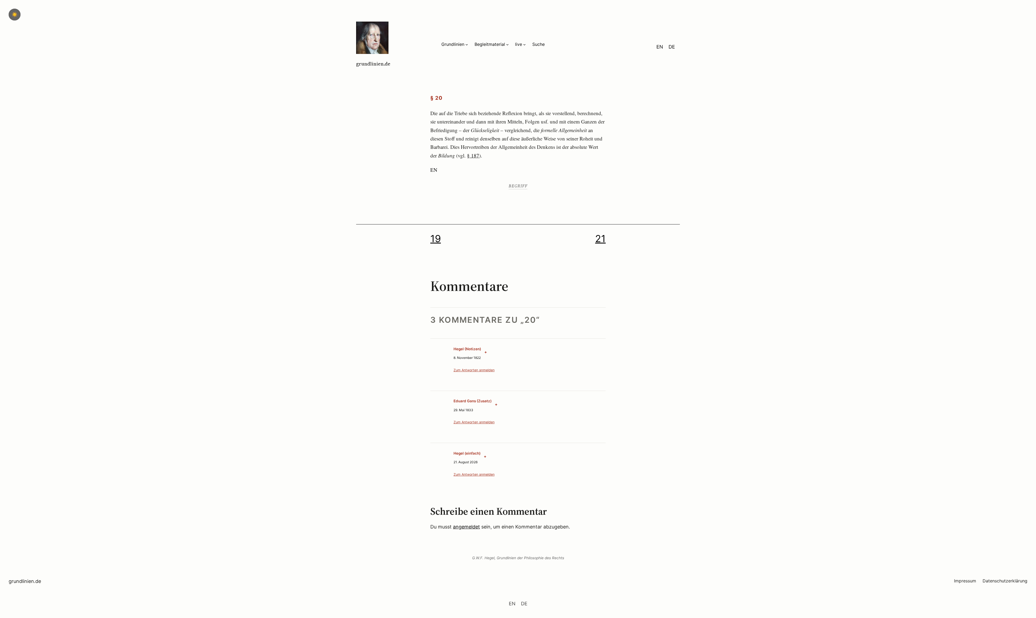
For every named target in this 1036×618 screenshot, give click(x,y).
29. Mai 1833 (463, 410)
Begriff (518, 186)
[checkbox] (15, 14)
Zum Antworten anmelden (474, 370)
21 (600, 239)
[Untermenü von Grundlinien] (466, 44)
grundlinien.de (373, 63)
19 (435, 239)
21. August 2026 (466, 462)
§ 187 (473, 155)
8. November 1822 (467, 358)
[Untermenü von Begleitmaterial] (507, 44)
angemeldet (466, 527)
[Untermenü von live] (524, 44)
